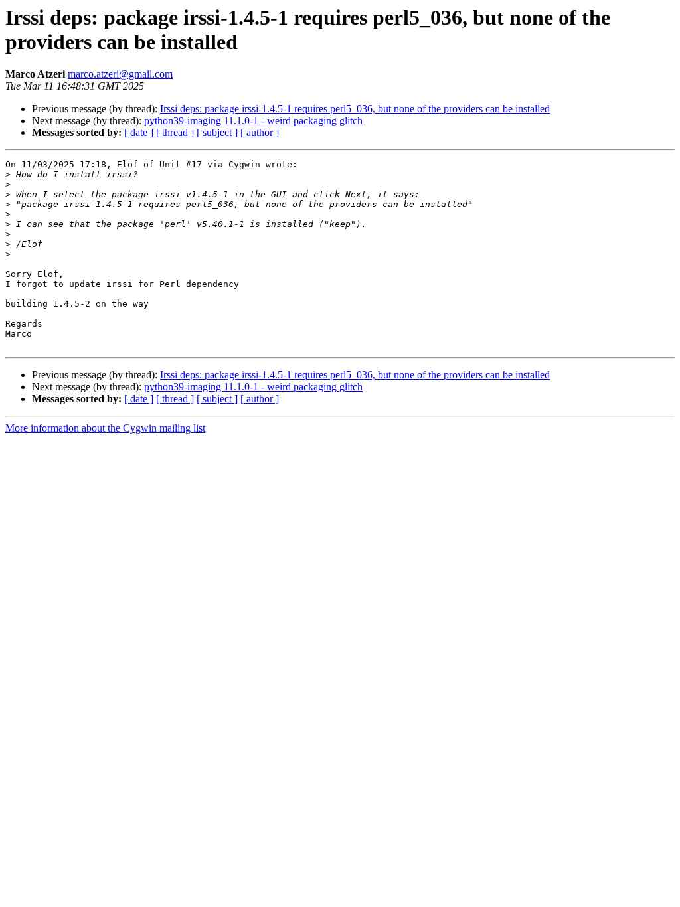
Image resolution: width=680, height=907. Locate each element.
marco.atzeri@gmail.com (120, 74)
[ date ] (138, 132)
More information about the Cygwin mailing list (105, 428)
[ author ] (259, 132)
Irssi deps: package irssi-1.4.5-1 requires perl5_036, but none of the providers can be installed (355, 108)
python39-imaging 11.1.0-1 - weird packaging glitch (253, 120)
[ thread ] (175, 132)
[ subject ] (217, 132)
